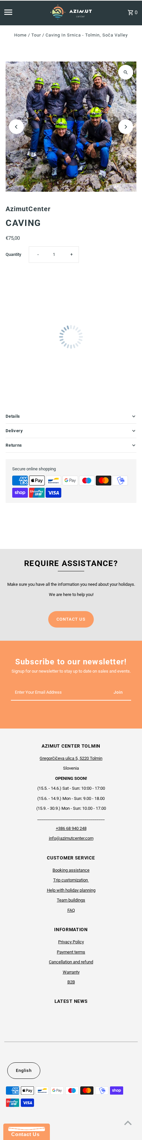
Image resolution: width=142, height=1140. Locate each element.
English (24, 1070)
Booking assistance (71, 870)
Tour (36, 35)
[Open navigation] (19, 12)
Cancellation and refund (71, 961)
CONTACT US (71, 619)
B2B (71, 981)
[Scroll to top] (128, 1122)
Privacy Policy (71, 941)
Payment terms (71, 952)
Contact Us (23, 1134)
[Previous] (16, 126)
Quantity (13, 254)
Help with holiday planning (71, 890)
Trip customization (71, 880)
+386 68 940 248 (71, 828)
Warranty (71, 972)
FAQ (71, 910)
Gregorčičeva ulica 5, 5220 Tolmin (71, 758)
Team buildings (71, 900)
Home (20, 35)
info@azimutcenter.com (71, 838)
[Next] (125, 126)
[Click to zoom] (125, 72)
